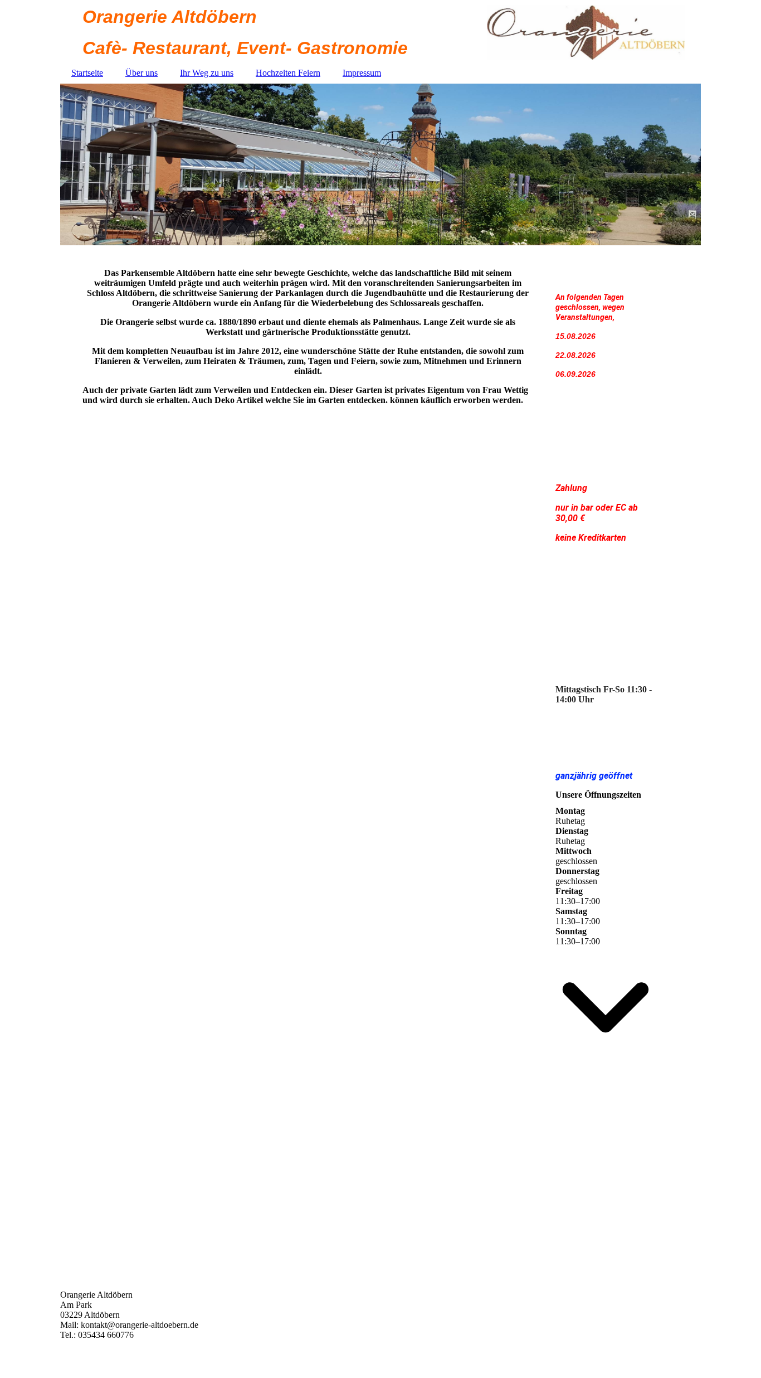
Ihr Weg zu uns (206, 72)
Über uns (141, 72)
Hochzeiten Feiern (288, 72)
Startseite (87, 72)
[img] (380, 164)
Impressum (362, 72)
